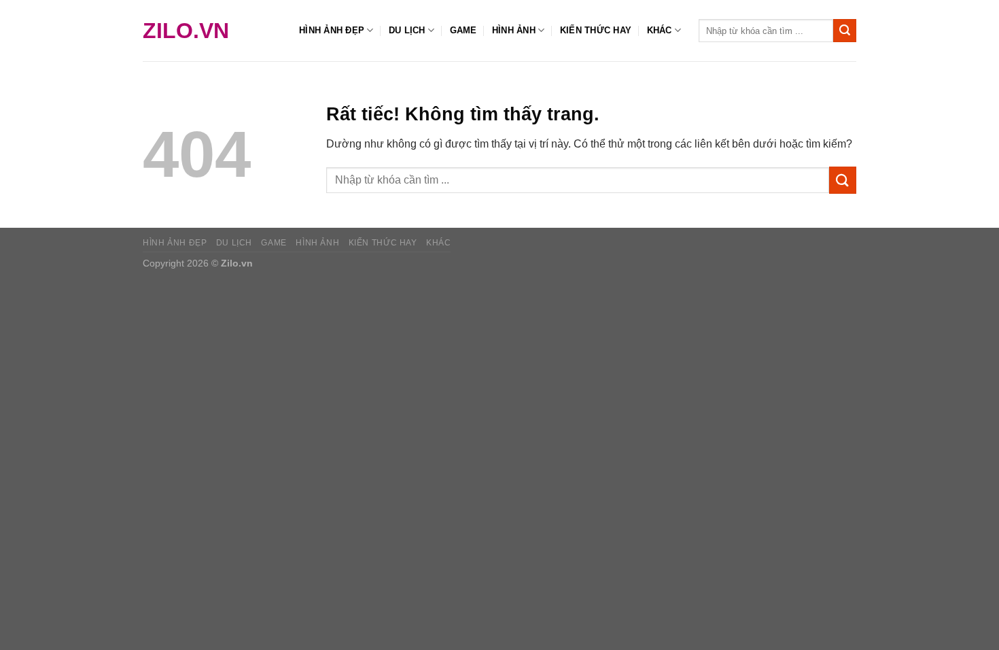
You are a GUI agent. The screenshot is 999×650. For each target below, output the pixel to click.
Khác (659, 30)
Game (463, 30)
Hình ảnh (514, 30)
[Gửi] (844, 30)
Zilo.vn (186, 30)
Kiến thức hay (595, 30)
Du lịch (407, 30)
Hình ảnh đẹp (331, 30)
